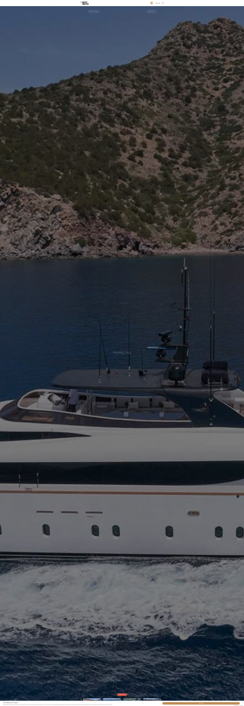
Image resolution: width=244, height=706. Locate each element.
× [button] (242, 702)
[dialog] (122, 703)
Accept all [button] (201, 703)
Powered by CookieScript (238, 705)
